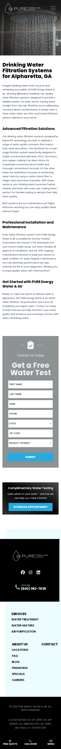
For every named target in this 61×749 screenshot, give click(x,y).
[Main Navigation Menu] (53, 8)
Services (18, 614)
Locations (20, 650)
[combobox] (30, 424)
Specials (18, 674)
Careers (18, 680)
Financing (20, 668)
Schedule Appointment (31, 507)
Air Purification (23, 631)
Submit (30, 457)
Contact (49, 644)
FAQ (15, 656)
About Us (20, 644)
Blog (16, 662)
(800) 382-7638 (33, 588)
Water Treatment (24, 619)
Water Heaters (22, 625)
